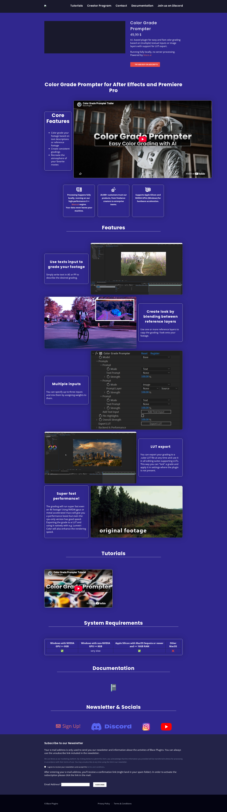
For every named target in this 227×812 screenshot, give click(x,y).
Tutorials (76, 6)
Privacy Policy (104, 803)
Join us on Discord (170, 6)
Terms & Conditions (123, 803)
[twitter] (169, 803)
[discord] (177, 803)
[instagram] (182, 803)
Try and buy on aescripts (146, 64)
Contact (121, 6)
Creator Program (99, 6)
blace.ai (147, 55)
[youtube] (173, 803)
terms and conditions (95, 767)
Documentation (142, 6)
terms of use (69, 762)
